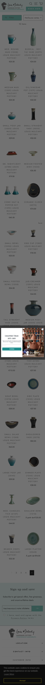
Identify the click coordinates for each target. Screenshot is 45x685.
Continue (11, 349)
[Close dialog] (42, 329)
